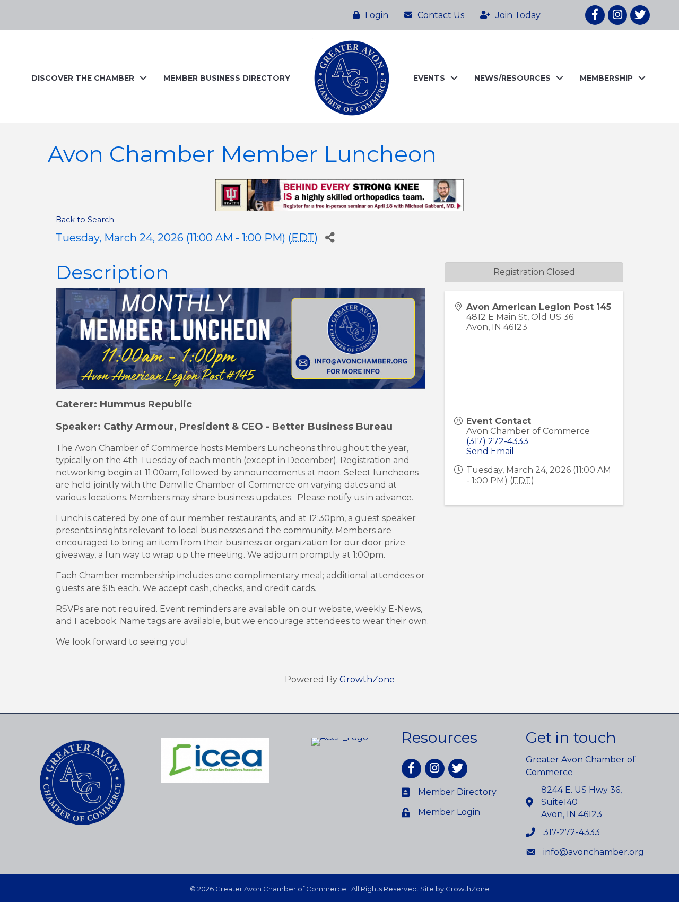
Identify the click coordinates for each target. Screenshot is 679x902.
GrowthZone (367, 679)
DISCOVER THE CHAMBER (82, 78)
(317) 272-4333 (497, 441)
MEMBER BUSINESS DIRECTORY (226, 78)
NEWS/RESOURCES (512, 78)
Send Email (490, 451)
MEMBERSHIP (606, 78)
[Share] (330, 237)
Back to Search (85, 219)
